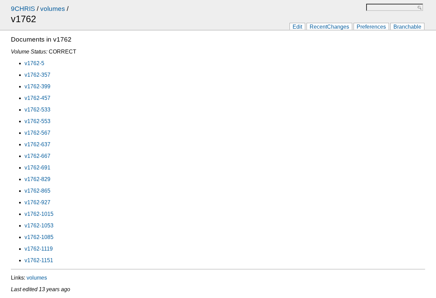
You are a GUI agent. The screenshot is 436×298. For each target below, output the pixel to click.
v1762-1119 (39, 249)
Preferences (371, 27)
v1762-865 (37, 191)
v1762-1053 (39, 225)
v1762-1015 (39, 214)
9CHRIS (23, 8)
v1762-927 (37, 202)
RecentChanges (329, 27)
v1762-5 (34, 63)
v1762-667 (37, 156)
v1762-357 (37, 75)
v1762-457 (37, 98)
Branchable (407, 27)
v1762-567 (37, 133)
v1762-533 (37, 110)
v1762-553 (37, 121)
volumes (52, 8)
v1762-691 (37, 167)
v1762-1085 (39, 237)
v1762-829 (37, 179)
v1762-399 (37, 86)
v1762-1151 (39, 260)
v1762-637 (37, 144)
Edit (297, 27)
